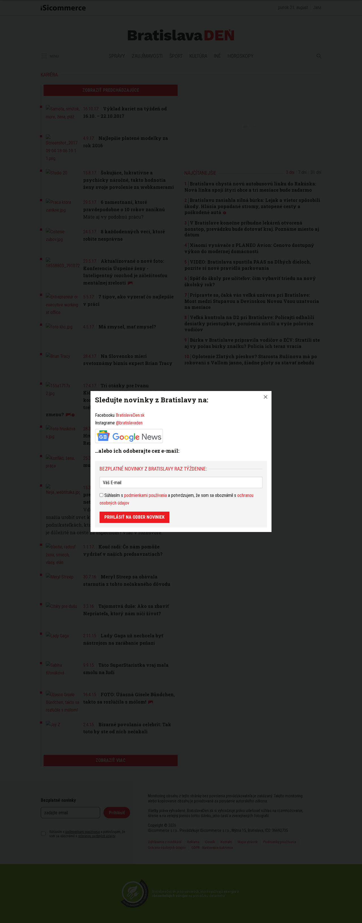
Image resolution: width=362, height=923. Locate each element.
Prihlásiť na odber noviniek (134, 517)
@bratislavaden (129, 423)
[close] (265, 396)
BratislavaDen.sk (130, 415)
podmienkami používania (145, 495)
